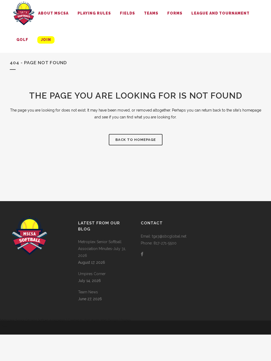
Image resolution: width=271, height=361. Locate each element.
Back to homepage (135, 140)
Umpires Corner (92, 274)
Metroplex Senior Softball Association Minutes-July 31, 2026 (102, 249)
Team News (88, 292)
